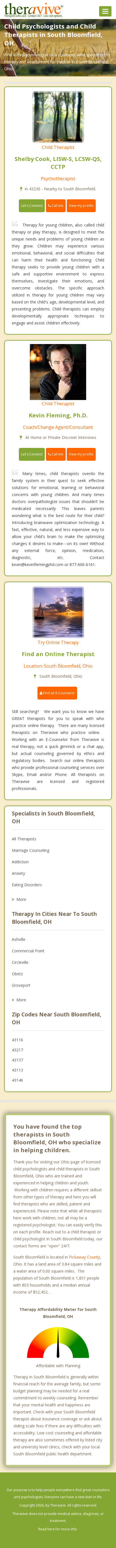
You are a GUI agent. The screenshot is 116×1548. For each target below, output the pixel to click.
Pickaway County (84, 1257)
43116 (17, 1039)
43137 (17, 1060)
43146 (17, 1080)
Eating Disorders (27, 884)
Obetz (17, 973)
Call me (57, 205)
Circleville (20, 962)
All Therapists (24, 838)
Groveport (21, 985)
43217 (17, 1050)
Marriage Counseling (30, 850)
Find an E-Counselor (58, 693)
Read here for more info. (58, 1529)
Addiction (20, 861)
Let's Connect (32, 205)
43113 (17, 1070)
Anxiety (18, 873)
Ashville (18, 939)
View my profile (81, 205)
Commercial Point (28, 950)
